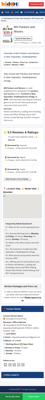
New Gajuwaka (25, 18)
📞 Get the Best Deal (11, 396)
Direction (7, 192)
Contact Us (33, 62)
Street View (30, 189)
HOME (7, 12)
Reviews (15, 65)
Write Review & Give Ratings (17, 179)
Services (8, 62)
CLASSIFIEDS (29, 12)
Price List (23, 62)
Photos (15, 62)
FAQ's (22, 65)
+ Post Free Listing (36, 4)
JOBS (17, 12)
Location (7, 65)
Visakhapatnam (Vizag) (11, 18)
